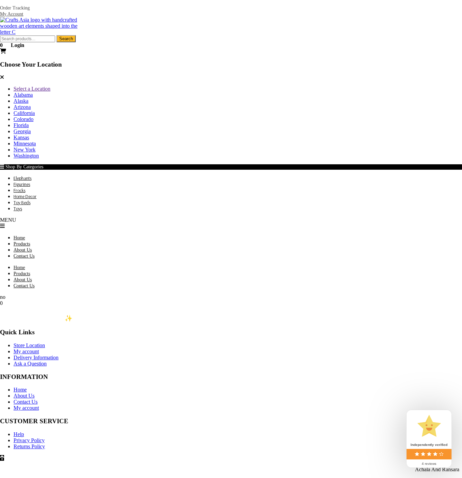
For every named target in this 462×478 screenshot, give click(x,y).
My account (26, 351)
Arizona (22, 107)
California (24, 113)
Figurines (22, 184)
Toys (18, 209)
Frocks (19, 190)
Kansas (21, 137)
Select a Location (32, 89)
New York (25, 149)
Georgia (22, 131)
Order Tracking (15, 7)
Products (22, 243)
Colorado (23, 119)
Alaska (21, 101)
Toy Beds (22, 202)
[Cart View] (3, 51)
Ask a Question (30, 363)
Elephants (22, 178)
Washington (26, 156)
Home (19, 237)
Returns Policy (29, 446)
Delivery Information (36, 357)
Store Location (29, 345)
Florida (21, 125)
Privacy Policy (29, 440)
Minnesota (25, 143)
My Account (11, 14)
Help (19, 434)
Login (17, 45)
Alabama (23, 95)
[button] (231, 226)
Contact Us (24, 256)
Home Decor (25, 196)
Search (66, 38)
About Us (23, 250)
